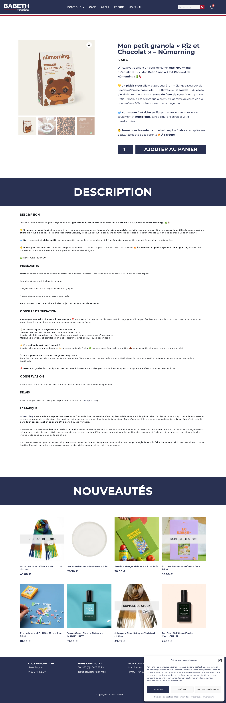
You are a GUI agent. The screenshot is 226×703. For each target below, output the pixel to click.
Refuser (182, 689)
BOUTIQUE (74, 7)
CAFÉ (92, 7)
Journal (135, 7)
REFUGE (119, 7)
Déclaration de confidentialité (188, 697)
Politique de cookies (163, 697)
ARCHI (105, 7)
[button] (219, 660)
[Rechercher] (202, 7)
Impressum (208, 697)
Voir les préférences (208, 689)
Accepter (158, 689)
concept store (89, 400)
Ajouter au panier (170, 149)
